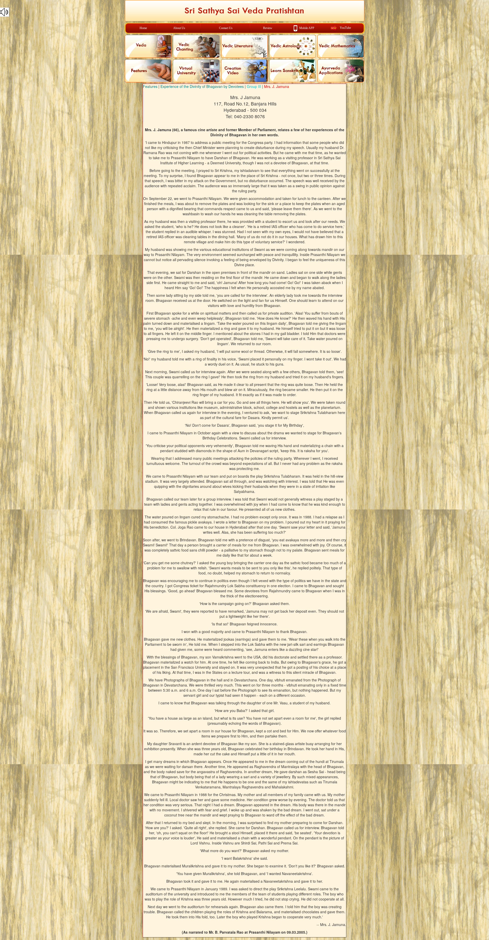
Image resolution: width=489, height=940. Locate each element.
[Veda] (148, 46)
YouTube (345, 28)
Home (143, 28)
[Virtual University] (196, 70)
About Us (179, 28)
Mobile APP (306, 28)
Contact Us (226, 28)
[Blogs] (148, 70)
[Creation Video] (244, 70)
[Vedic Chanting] (196, 46)
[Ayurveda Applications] (340, 70)
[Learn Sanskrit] (292, 70)
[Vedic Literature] (244, 46)
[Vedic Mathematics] (340, 46)
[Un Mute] (244, 12)
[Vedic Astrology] (292, 46)
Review (267, 28)
